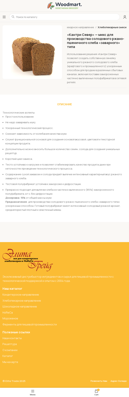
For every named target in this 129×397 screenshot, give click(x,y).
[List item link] (64, 295)
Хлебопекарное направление (76, 27)
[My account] (124, 17)
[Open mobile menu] (4, 17)
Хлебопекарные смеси (112, 27)
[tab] (64, 104)
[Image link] (28, 260)
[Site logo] (64, 5)
